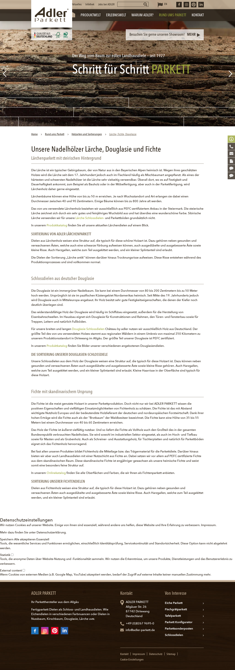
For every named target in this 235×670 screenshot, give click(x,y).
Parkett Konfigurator (178, 622)
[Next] (231, 73)
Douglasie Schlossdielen (88, 329)
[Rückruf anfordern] (231, 168)
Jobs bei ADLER (106, 4)
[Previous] (4, 73)
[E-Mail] (231, 153)
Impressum (208, 525)
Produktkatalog (57, 225)
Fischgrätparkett (176, 609)
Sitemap (171, 654)
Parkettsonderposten (179, 628)
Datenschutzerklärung (51, 532)
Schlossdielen (174, 635)
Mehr (191, 35)
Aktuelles (77, 4)
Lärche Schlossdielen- (89, 218)
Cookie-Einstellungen (132, 659)
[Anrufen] (231, 146)
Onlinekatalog (56, 473)
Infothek (89, 4)
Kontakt (124, 654)
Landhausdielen (91, 609)
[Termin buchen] (231, 175)
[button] (7, 539)
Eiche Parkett (173, 603)
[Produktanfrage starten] (231, 161)
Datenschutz (155, 654)
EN (165, 4)
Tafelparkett (173, 616)
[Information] (231, 139)
